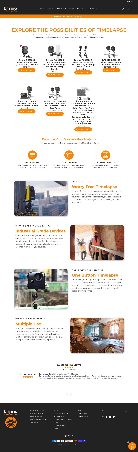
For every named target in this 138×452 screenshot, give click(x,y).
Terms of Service (83, 416)
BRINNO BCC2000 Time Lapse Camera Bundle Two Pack (111, 62)
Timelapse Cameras (36, 413)
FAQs (56, 422)
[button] (132, 446)
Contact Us (57, 410)
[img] (69, 367)
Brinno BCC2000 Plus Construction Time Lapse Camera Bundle (26, 103)
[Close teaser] (128, 442)
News (56, 428)
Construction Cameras (37, 410)
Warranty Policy (59, 416)
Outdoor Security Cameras (38, 419)
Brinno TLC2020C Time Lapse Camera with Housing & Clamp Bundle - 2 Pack (83, 63)
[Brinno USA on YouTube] (110, 417)
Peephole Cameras (36, 416)
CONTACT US (93, 9)
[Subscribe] (126, 411)
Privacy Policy (82, 413)
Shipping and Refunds (61, 413)
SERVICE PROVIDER (77, 9)
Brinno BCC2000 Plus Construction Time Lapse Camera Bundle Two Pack (54, 104)
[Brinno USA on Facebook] (107, 417)
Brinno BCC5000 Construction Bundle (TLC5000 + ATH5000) (27, 62)
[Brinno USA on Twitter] (114, 417)
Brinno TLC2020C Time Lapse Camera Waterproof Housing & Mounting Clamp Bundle (55, 64)
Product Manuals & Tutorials (63, 419)
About (80, 410)
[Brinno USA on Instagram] (103, 417)
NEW (42, 9)
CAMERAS (51, 9)
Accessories (34, 422)
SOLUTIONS (62, 9)
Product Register (59, 425)
